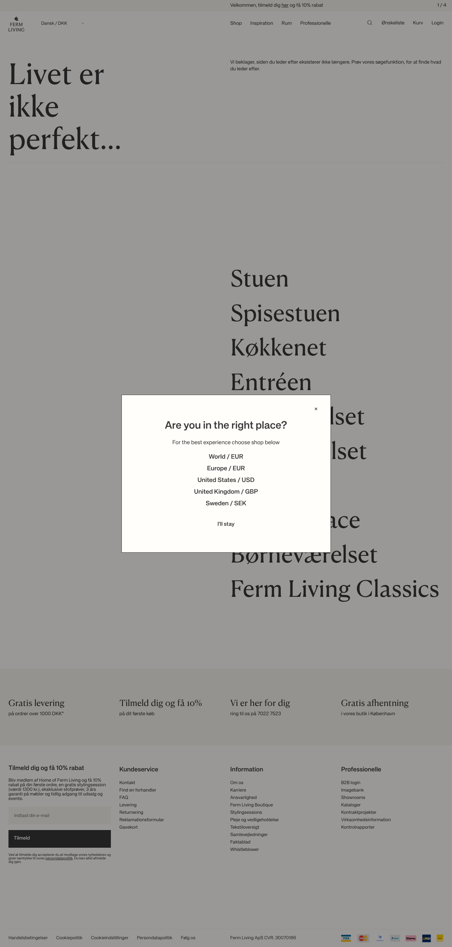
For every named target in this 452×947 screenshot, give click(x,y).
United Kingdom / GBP (226, 492)
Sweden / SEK (226, 504)
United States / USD (226, 480)
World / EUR (226, 457)
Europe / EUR (226, 469)
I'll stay (226, 524)
